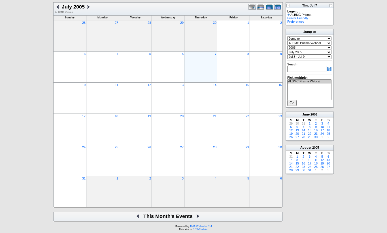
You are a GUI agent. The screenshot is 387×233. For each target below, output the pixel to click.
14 (214, 85)
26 (84, 22)
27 (116, 22)
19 (149, 116)
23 (280, 116)
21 (214, 116)
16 (280, 85)
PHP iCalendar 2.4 (201, 226)
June (306, 114)
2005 (314, 114)
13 (182, 85)
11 (116, 85)
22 (247, 116)
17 (84, 116)
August (305, 147)
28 (149, 22)
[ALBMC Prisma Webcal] (309, 82)
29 (182, 22)
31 (84, 178)
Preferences (295, 21)
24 (84, 147)
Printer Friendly (297, 18)
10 (84, 85)
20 (182, 116)
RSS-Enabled (200, 229)
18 (116, 116)
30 (214, 22)
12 (149, 85)
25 (116, 147)
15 (247, 85)
